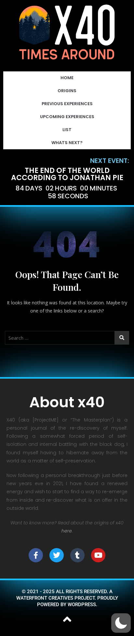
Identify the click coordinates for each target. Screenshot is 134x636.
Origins (67, 91)
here (66, 531)
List (67, 130)
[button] (121, 623)
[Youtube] (98, 555)
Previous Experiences (67, 104)
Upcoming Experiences (67, 117)
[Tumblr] (77, 555)
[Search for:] (67, 338)
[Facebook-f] (36, 555)
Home (67, 78)
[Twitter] (56, 555)
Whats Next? (67, 143)
